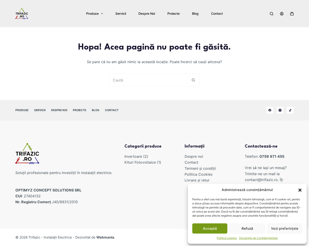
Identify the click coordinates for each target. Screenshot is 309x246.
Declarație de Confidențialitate (258, 238)
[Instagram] (280, 110)
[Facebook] (269, 110)
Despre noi (146, 13)
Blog (195, 13)
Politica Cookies (198, 174)
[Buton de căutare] (193, 80)
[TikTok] (290, 110)
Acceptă (210, 228)
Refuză (247, 228)
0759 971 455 (271, 156)
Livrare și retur (197, 180)
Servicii (120, 13)
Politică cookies (227, 238)
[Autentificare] (281, 13)
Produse (92, 13)
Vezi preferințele (284, 228)
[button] (300, 190)
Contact (217, 13)
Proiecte (173, 13)
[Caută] (271, 13)
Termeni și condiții (200, 168)
